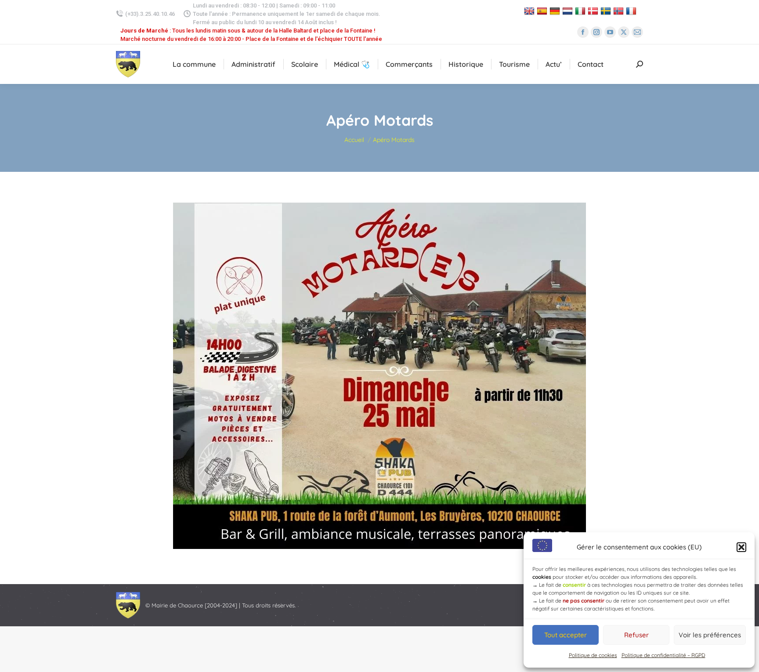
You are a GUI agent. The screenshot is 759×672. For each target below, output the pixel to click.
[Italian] (581, 11)
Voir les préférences (710, 635)
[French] (632, 11)
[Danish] (594, 11)
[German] (555, 11)
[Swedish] (606, 11)
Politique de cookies (593, 655)
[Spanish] (543, 11)
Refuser (636, 635)
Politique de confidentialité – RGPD (663, 655)
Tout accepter (565, 635)
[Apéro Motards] (379, 376)
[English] (530, 11)
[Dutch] (568, 11)
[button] (741, 547)
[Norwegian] (619, 11)
